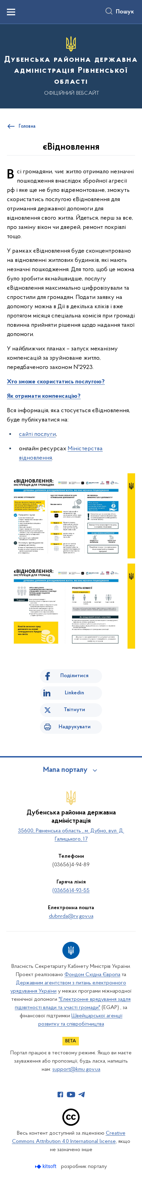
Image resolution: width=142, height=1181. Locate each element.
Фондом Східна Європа (92, 974)
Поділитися (74, 676)
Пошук (125, 12)
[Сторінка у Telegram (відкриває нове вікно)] (82, 1094)
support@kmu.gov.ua (76, 1069)
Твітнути (74, 710)
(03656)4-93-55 (71, 890)
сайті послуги (37, 434)
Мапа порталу (65, 770)
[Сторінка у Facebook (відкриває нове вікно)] (60, 1094)
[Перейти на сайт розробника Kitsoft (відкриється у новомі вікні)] (46, 1166)
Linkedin (74, 693)
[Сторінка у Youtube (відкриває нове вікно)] (71, 1094)
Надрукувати (75, 727)
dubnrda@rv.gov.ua (71, 916)
